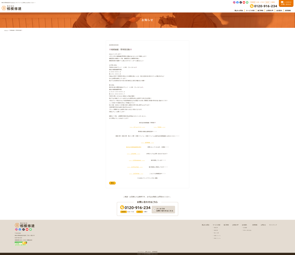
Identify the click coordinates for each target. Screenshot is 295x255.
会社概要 (245, 227)
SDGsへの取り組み (247, 230)
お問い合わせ (148, 251)
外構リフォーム (217, 235)
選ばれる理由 (239, 10)
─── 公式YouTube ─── (135, 167)
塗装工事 (216, 230)
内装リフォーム (217, 238)
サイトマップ (273, 225)
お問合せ (263, 225)
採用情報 (288, 10)
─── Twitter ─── (159, 127)
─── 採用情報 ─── (147, 142)
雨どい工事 (216, 232)
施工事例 (260, 10)
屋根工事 (216, 227)
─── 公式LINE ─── (133, 153)
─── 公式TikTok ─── (136, 173)
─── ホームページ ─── (137, 127)
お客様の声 (269, 10)
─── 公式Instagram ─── (137, 160)
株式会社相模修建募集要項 (133, 147)
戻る (112, 183)
